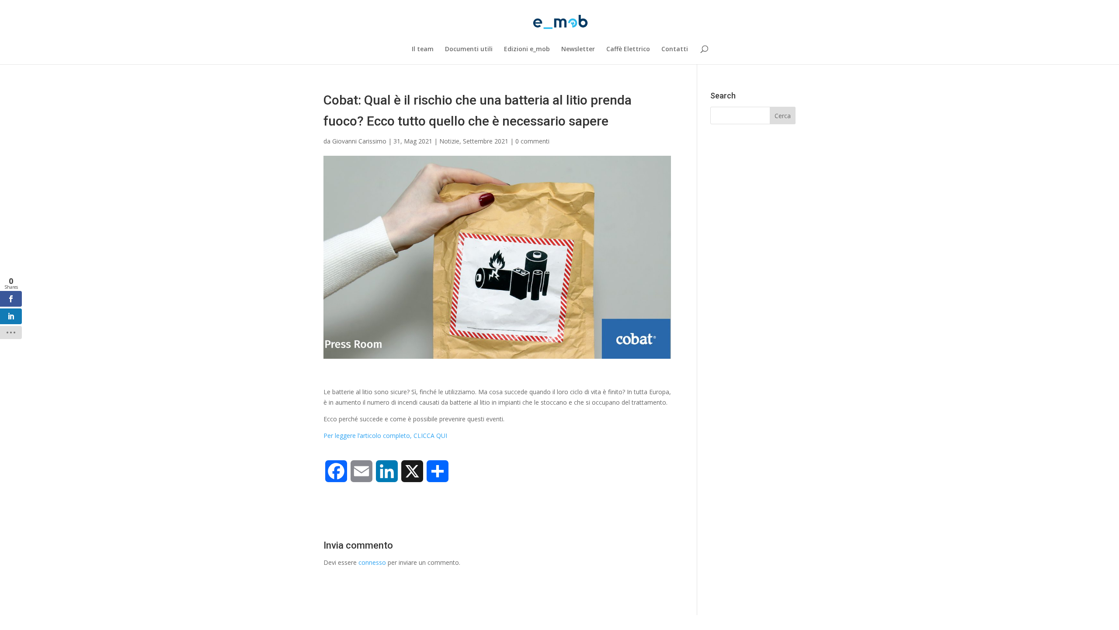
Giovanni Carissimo (359, 141)
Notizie (449, 141)
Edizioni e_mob (527, 49)
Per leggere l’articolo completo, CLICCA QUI (385, 435)
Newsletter (578, 49)
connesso (372, 562)
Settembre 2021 (485, 141)
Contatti (674, 49)
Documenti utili (469, 49)
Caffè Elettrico (628, 49)
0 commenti (532, 141)
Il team (423, 49)
